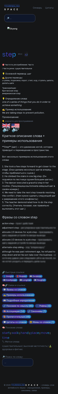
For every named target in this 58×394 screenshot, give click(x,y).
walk (15, 333)
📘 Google (8, 276)
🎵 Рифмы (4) (43, 305)
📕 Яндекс (21, 276)
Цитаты (49, 7)
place (34, 333)
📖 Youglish (39, 280)
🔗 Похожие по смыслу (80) (18, 305)
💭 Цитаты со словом (14, 322)
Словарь (37, 7)
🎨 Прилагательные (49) (16, 316)
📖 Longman (25, 280)
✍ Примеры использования (18, 295)
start (6, 333)
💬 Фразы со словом (14, 289)
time (5, 337)
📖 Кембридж (9, 280)
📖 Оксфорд (35, 276)
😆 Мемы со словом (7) (42, 322)
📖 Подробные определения (18, 300)
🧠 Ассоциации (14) (14, 311)
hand (25, 333)
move (45, 333)
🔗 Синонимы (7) (37, 311)
